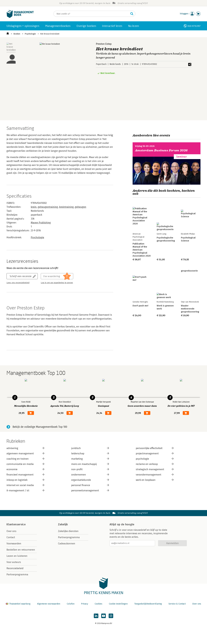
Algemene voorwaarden (48, 604)
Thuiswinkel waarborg (19, 604)
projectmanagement (147, 453)
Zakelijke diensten (68, 531)
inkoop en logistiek (17, 479)
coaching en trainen (18, 458)
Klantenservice (16, 524)
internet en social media (20, 485)
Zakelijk (63, 524)
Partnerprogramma (17, 574)
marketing (77, 458)
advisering (12, 448)
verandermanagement (148, 474)
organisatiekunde (81, 479)
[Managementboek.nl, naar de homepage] (20, 17)
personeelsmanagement (85, 490)
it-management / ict (18, 490)
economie (12, 469)
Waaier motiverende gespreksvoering (190, 308)
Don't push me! (140, 305)
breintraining (66, 206)
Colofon (70, 604)
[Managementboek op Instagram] (111, 616)
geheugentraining (48, 206)
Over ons (11, 531)
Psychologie (30, 34)
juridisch (76, 448)
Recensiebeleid (15, 568)
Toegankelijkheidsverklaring (148, 604)
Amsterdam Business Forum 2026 (161, 150)
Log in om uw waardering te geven (57, 282)
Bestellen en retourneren (21, 549)
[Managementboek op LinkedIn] (96, 616)
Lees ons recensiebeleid (18, 282)
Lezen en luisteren (17, 555)
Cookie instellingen (118, 604)
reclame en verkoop (147, 464)
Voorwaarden (14, 543)
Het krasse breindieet (49, 34)
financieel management (20, 474)
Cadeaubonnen (66, 543)
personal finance (80, 485)
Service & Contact (177, 604)
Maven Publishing (41, 222)
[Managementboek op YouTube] (103, 616)
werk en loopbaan (145, 479)
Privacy (84, 604)
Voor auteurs (14, 562)
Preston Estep (104, 43)
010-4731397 (194, 26)
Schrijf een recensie (21, 276)
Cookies (98, 604)
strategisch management (150, 469)
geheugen (80, 206)
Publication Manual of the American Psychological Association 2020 (142, 249)
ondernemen (78, 474)
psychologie (142, 458)
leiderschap (77, 453)
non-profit (77, 469)
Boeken (16, 34)
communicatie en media (20, 464)
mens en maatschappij (84, 464)
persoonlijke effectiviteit (149, 448)
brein (34, 206)
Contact (11, 537)
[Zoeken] (132, 14)
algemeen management (20, 453)
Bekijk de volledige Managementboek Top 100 (40, 426)
